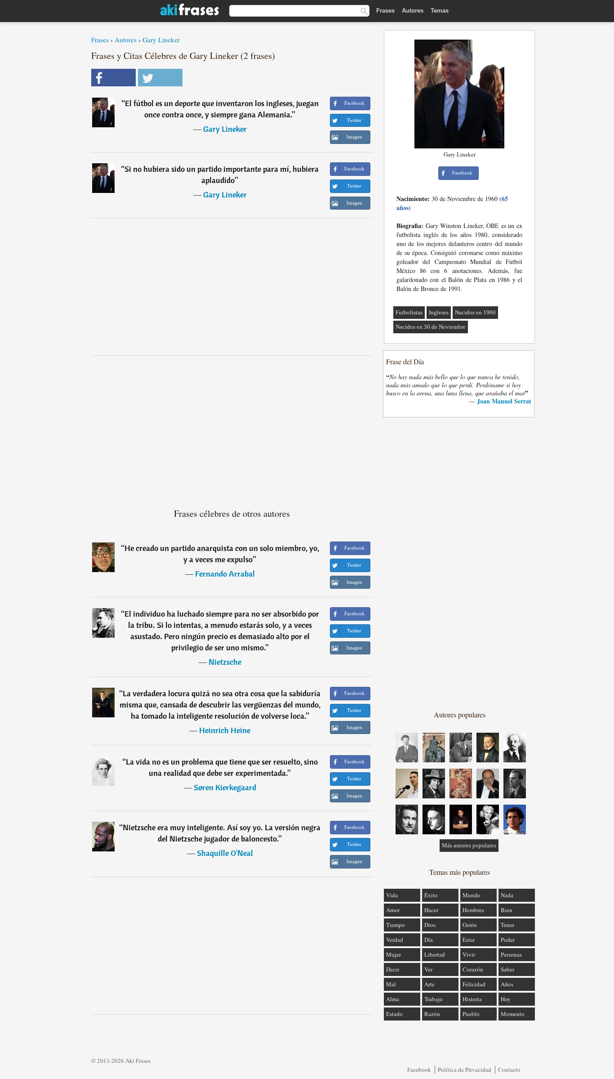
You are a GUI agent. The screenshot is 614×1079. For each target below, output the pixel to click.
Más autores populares (469, 845)
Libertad (434, 954)
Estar (469, 940)
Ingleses (439, 312)
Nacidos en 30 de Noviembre (431, 326)
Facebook (419, 1070)
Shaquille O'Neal (225, 853)
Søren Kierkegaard (225, 787)
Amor (393, 910)
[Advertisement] (231, 286)
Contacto (509, 1070)
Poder (508, 940)
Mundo (472, 895)
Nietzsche (225, 662)
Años (507, 984)
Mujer (393, 954)
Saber (507, 969)
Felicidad (474, 984)
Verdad (394, 940)
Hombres (473, 910)
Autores (412, 10)
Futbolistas (409, 312)
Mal (391, 984)
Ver (428, 969)
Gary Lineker (161, 39)
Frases (385, 10)
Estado (394, 1014)
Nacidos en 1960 (475, 312)
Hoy (506, 999)
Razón (432, 1014)
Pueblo (471, 1014)
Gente (470, 925)
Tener (507, 925)
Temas (440, 10)
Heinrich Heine (224, 730)
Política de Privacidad (464, 1070)
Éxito (431, 895)
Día (428, 940)
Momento (513, 1014)
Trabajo (433, 999)
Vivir (469, 954)
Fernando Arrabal (225, 574)
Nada (507, 895)
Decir (392, 969)
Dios (430, 925)
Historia (472, 999)
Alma (392, 999)
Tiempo (395, 925)
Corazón (473, 969)
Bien (506, 910)
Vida (392, 895)
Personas (511, 954)
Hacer (431, 910)
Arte (429, 984)
